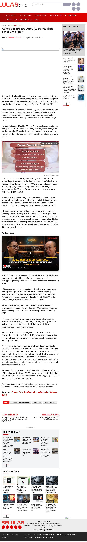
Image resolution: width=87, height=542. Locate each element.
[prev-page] (4, 465)
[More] (24, 43)
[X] (74, 9)
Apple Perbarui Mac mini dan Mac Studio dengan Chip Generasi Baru (36, 507)
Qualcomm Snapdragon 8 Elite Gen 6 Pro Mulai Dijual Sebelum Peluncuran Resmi (51, 489)
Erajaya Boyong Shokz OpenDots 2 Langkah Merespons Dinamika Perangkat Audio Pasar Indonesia (8, 442)
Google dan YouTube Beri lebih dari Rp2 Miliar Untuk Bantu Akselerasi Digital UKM (15, 419)
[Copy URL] (19, 43)
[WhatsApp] (14, 43)
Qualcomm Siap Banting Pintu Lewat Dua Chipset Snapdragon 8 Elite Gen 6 (37, 489)
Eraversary (37, 402)
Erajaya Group (24, 402)
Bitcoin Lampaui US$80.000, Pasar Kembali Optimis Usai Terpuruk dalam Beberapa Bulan (51, 507)
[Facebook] (74, 4)
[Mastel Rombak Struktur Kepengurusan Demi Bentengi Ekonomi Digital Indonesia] (81, 79)
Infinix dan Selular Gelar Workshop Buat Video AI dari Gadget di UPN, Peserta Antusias (22, 507)
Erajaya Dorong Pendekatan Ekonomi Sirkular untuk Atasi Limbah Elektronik (45, 441)
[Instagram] (78, 4)
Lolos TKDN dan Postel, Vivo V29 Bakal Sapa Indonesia (46, 418)
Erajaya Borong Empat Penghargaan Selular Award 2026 (26, 452)
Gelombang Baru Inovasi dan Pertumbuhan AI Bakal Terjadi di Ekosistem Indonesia (69, 89)
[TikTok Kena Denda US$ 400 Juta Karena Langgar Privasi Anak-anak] (23, 480)
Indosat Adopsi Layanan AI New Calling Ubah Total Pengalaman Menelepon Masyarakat (68, 69)
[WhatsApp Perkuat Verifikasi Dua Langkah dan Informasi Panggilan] (9, 480)
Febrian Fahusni (14, 37)
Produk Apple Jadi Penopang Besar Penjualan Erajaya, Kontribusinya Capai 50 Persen (45, 453)
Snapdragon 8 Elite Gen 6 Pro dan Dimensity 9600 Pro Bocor (8, 506)
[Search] (67, 4)
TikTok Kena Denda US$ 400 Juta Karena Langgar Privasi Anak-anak (21, 489)
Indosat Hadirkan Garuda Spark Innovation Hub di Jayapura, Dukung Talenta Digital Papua (72, 51)
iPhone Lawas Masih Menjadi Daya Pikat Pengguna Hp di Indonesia (26, 440)
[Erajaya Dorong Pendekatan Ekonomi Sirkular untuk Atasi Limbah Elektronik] (55, 439)
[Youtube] (78, 9)
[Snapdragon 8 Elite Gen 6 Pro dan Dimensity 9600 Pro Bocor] (9, 498)
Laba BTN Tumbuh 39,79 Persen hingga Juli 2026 (69, 96)
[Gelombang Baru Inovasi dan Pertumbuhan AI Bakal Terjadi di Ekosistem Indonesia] (81, 88)
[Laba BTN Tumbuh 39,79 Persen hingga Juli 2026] (81, 97)
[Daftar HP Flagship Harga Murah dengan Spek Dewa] (81, 61)
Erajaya (14, 402)
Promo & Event (16, 25)
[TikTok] (11, 527)
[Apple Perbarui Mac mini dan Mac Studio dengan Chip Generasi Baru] (37, 498)
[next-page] (7, 465)
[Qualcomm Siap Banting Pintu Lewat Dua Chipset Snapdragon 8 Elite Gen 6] (37, 480)
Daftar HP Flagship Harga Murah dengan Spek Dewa (69, 60)
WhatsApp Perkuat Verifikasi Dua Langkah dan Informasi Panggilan (8, 489)
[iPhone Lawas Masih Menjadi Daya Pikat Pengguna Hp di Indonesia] (36, 439)
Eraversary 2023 (50, 402)
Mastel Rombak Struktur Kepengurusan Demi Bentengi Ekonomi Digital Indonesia (69, 80)
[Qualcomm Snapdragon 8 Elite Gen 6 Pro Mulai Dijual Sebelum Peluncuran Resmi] (52, 480)
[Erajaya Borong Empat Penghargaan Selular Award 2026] (36, 451)
